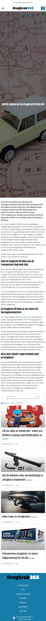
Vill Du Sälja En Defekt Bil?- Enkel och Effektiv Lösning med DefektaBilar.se (22, 433)
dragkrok (25, 317)
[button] (3, 8)
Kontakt (23, 598)
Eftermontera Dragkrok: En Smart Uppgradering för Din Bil (20, 556)
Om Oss (23, 611)
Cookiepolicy (23, 585)
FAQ (23, 589)
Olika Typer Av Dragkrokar (16, 517)
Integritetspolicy (23, 594)
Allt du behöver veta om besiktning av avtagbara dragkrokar (22, 478)
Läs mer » (5, 439)
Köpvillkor (23, 606)
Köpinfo (23, 602)
